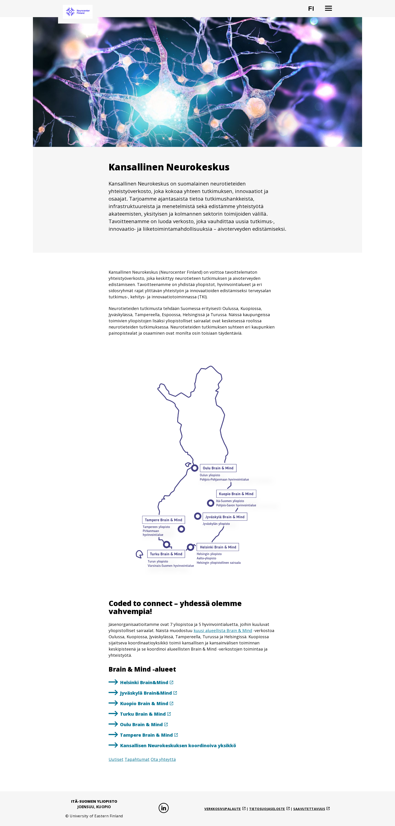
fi (314, 10)
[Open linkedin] (164, 809)
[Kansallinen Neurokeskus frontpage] (78, 12)
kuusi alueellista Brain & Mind (223, 630)
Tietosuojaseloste (267, 809)
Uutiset (116, 759)
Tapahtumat (137, 759)
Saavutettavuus (309, 809)
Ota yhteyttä (163, 759)
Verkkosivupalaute (222, 809)
